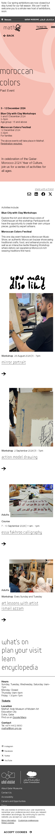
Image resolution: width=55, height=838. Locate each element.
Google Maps (19, 717)
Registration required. (11, 143)
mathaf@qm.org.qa (11, 728)
